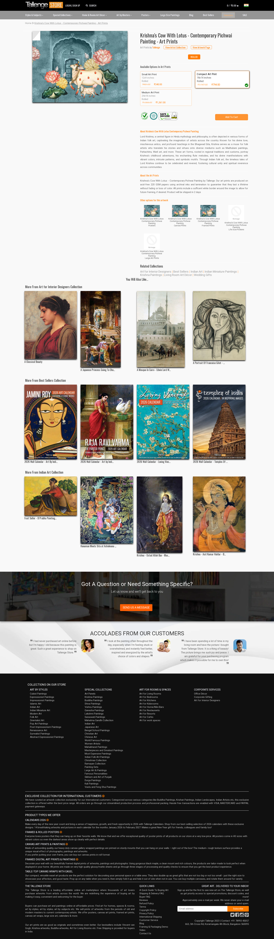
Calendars (228, 15)
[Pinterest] (247, 915)
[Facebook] (237, 915)
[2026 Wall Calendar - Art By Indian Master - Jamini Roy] (50, 422)
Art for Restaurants (149, 710)
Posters (145, 15)
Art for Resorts (147, 713)
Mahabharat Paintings (96, 747)
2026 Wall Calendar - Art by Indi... (97, 461)
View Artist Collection (175, 47)
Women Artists (92, 743)
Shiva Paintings (92, 703)
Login (68, 5)
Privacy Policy (146, 913)
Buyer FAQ (144, 896)
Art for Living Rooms (150, 693)
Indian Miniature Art (40, 710)
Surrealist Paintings (40, 733)
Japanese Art (92, 727)
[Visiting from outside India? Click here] (103, 796)
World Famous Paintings (97, 740)
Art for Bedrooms (148, 697)
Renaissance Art (38, 730)
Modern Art (36, 713)
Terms (142, 906)
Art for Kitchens (147, 700)
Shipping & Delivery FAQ (151, 893)
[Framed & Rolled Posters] (61, 832)
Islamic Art (35, 703)
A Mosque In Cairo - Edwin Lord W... (154, 369)
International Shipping (150, 916)
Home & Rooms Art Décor (93, 15)
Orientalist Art (37, 720)
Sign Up (76, 5)
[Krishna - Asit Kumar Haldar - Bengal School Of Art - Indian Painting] (219, 514)
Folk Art (34, 717)
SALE (245, 15)
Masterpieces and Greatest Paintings (104, 750)
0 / (231, 5)
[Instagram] (242, 915)
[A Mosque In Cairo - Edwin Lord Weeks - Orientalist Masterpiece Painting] (163, 329)
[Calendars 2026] (47, 820)
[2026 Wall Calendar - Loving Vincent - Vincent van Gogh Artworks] (163, 422)
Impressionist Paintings (42, 700)
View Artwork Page (201, 47)
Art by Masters (123, 15)
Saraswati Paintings (95, 717)
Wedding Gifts (203, 275)
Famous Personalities (96, 773)
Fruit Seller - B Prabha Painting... (40, 518)
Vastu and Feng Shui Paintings (100, 787)
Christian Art (91, 733)
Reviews (143, 900)
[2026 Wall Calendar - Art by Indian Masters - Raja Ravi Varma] (107, 422)
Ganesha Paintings (94, 710)
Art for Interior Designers (155, 271)
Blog (191, 15)
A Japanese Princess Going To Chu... (98, 369)
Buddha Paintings (94, 700)
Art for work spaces (149, 720)
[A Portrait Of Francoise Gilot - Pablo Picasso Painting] (219, 325)
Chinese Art (91, 737)
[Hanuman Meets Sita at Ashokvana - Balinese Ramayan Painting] (107, 510)
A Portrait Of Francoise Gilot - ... (209, 362)
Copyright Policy (147, 910)
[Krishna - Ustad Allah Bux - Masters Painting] (163, 514)
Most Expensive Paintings (98, 753)
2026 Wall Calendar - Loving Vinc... (153, 461)
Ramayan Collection (95, 763)
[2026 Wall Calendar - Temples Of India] (219, 422)
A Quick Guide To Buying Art (153, 890)
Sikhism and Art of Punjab (98, 777)
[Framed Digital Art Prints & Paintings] (77, 859)
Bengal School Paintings (97, 730)
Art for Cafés (146, 717)
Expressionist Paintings (42, 697)
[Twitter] (232, 915)
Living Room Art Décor (178, 275)
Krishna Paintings (151, 275)
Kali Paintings (91, 783)
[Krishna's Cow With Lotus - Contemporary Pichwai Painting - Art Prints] (79, 66)
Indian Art (196, 271)
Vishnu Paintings (93, 707)
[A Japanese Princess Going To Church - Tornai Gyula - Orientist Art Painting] (107, 329)
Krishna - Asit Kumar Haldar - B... (209, 554)
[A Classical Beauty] (50, 325)
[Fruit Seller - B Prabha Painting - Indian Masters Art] (50, 496)
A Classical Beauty (33, 361)
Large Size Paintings (169, 15)
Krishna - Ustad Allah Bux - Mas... (153, 555)
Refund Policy (146, 903)
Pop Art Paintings (39, 723)
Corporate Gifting (203, 697)
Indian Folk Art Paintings (97, 757)
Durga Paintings (93, 780)
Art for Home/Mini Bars (151, 707)
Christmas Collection (96, 760)
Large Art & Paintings (96, 770)
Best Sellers (208, 15)
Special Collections (62, 15)
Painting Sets (91, 767)
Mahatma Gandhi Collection (99, 720)
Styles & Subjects (33, 15)
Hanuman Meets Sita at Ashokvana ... (98, 546)
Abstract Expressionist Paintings (47, 737)
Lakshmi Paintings (94, 713)
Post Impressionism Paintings (45, 727)
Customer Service (148, 920)
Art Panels (90, 693)
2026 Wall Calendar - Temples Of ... (210, 461)
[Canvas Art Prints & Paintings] (67, 844)
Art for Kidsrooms (148, 703)
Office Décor (200, 693)
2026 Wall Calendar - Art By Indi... (41, 461)
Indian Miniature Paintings (221, 271)
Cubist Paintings (38, 693)
